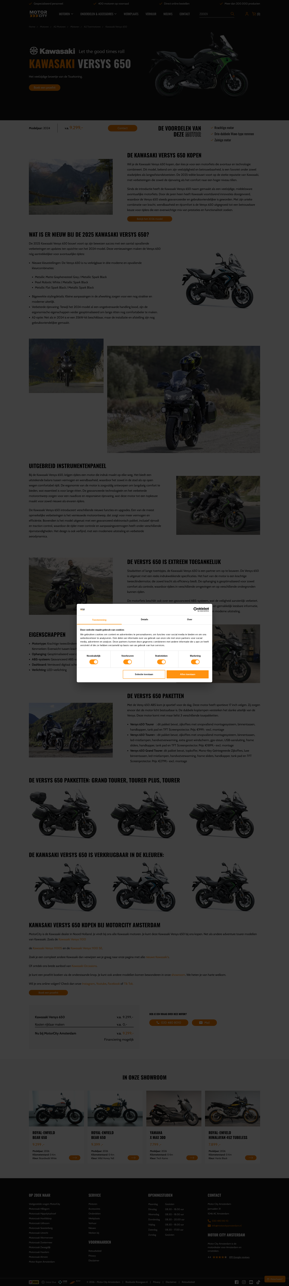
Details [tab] (144, 619)
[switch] (127, 661)
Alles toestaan (187, 674)
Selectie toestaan (144, 674)
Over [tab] (189, 619)
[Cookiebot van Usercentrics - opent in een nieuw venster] (196, 609)
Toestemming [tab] (99, 620)
